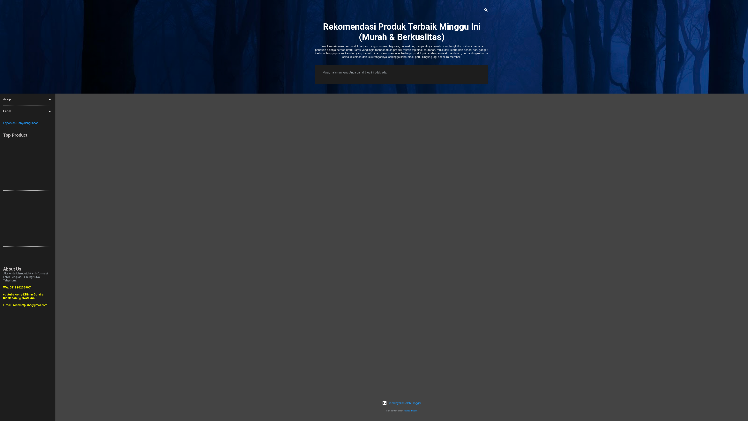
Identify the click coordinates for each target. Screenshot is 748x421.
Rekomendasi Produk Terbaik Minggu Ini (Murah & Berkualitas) (402, 31)
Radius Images (410, 411)
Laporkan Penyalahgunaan (20, 123)
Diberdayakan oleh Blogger (404, 403)
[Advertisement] (97, 162)
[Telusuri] (486, 11)
